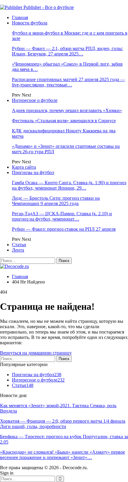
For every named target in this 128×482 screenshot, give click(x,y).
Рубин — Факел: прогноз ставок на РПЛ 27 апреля (63, 229)
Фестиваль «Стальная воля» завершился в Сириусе (64, 120)
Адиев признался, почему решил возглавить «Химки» (67, 110)
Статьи (19, 244)
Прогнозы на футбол (33, 172)
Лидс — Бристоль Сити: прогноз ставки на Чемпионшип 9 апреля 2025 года (56, 201)
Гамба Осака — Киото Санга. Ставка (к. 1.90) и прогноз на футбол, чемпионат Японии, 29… (69, 185)
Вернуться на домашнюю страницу (36, 352)
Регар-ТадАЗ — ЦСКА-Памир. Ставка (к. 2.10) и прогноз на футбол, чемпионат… (62, 216)
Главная (20, 17)
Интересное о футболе (34, 100)
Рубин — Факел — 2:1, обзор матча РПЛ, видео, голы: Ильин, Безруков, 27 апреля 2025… (67, 51)
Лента (18, 249)
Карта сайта (24, 167)
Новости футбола (29, 22)
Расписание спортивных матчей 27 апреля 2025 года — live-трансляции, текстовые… (68, 82)
